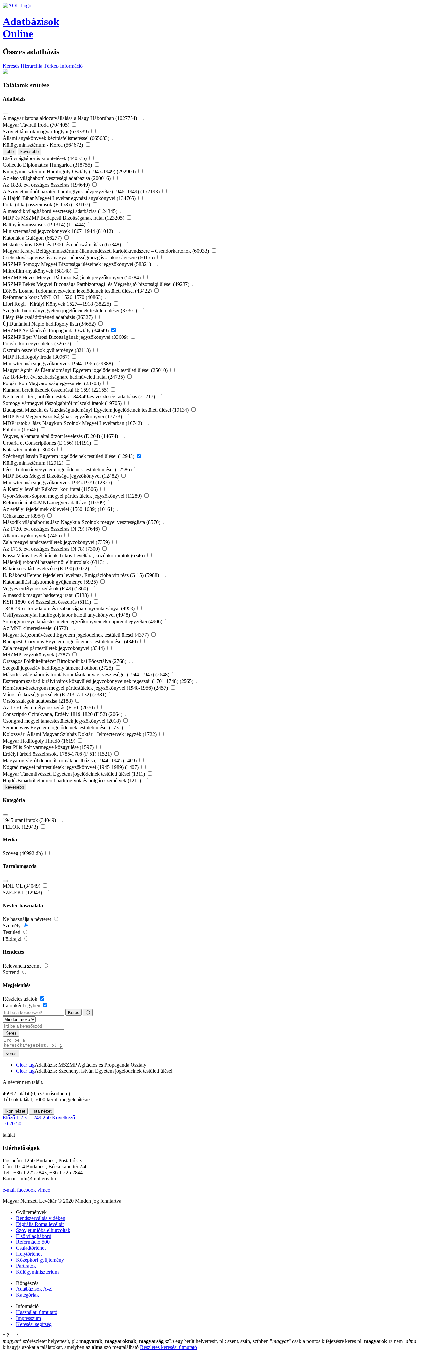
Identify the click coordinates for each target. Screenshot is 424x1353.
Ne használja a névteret (27, 919)
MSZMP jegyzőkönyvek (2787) (37, 654)
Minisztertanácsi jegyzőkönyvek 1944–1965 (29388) (58, 363)
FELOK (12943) (21, 827)
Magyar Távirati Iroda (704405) (37, 125)
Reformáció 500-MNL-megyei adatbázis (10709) (55, 502)
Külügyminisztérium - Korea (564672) (43, 145)
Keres (73, 1012)
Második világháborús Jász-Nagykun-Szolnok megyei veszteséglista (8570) (82, 522)
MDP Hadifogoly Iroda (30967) (37, 357)
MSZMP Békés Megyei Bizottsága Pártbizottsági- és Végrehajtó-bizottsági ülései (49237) (97, 284)
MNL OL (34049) (22, 886)
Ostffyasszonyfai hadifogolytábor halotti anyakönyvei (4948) (67, 615)
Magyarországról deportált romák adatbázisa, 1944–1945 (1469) (70, 760)
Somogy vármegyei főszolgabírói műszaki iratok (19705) (63, 403)
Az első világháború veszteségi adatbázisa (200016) (57, 178)
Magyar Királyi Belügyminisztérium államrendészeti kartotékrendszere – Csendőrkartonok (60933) (106, 251)
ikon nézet (15, 1111)
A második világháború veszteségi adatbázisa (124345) (61, 211)
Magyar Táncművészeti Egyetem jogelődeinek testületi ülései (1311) (74, 774)
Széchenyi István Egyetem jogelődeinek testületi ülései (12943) (69, 456)
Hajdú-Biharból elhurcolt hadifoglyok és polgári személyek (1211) (72, 780)
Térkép (51, 65)
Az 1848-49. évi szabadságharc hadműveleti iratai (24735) (64, 377)
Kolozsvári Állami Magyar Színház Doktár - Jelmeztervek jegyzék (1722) (80, 734)
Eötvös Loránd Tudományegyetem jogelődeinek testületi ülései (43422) (78, 290)
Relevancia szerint (22, 966)
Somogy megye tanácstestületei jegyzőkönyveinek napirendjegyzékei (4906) (83, 621)
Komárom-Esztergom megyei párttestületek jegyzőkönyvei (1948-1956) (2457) (86, 688)
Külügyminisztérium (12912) (34, 463)
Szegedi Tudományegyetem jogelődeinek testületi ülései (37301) (70, 310)
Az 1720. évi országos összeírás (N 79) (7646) (52, 529)
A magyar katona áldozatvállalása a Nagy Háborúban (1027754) (70, 118)
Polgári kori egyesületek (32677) (37, 343)
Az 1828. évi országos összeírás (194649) (47, 185)
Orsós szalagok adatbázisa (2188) (38, 701)
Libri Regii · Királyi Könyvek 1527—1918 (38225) (57, 304)
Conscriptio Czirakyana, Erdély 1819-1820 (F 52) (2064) (63, 714)
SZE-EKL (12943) (23, 892)
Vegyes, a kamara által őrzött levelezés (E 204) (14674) (61, 436)
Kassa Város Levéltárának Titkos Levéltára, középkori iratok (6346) (74, 555)
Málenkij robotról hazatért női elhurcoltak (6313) (54, 562)
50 (18, 1123)
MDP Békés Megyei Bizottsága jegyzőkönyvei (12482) (61, 476)
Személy (12, 925)
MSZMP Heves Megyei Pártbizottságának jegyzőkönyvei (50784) (72, 277)
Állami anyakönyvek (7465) (33, 535)
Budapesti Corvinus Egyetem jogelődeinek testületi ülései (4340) (71, 641)
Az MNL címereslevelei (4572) (36, 628)
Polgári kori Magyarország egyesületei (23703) (52, 383)
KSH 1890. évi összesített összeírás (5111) (47, 602)
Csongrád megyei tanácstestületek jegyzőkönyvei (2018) (62, 721)
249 (37, 1117)
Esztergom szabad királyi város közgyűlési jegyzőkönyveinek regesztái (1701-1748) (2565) (99, 681)
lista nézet (42, 1111)
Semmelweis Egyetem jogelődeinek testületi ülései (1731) (63, 727)
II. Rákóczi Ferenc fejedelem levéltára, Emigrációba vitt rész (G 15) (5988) (81, 575)
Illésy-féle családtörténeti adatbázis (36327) (48, 317)
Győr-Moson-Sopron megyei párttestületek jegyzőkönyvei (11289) (73, 496)
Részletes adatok (21, 999)
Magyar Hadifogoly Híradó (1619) (40, 741)
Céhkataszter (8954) (24, 516)
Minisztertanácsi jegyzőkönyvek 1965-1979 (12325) (58, 482)
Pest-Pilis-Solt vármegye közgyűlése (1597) (49, 747)
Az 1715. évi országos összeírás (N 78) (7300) (52, 549)
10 (5, 1123)
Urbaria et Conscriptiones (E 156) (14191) (47, 443)
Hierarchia (31, 65)
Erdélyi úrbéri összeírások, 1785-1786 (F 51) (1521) (58, 754)
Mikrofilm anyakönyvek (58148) (38, 271)
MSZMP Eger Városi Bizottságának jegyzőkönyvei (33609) (66, 337)
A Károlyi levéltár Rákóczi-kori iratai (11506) (51, 489)
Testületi (12, 932)
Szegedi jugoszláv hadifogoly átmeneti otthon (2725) (58, 668)
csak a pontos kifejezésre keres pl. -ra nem (337, 1341)
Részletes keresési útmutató (168, 1347)
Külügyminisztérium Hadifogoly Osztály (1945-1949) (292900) (70, 171)
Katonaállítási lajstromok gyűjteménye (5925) (51, 582)
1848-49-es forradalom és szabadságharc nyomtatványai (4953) (69, 608)
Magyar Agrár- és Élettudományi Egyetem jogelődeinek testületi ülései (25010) (86, 370)
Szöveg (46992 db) (23, 853)
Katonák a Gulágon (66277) (33, 238)
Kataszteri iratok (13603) (29, 449)
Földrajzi (13, 939)
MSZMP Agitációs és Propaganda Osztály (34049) (56, 330)
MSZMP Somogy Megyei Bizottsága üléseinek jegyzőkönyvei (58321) (77, 264)
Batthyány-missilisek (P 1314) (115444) (45, 224)
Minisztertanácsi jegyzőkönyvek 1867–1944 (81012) (58, 231)
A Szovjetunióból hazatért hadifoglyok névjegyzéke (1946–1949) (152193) (82, 191)
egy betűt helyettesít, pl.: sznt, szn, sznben (217, 1341)
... (30, 1117)
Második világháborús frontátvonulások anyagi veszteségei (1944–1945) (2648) (87, 674)
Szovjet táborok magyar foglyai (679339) (46, 131)
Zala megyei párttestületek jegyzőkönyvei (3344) (54, 648)
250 (47, 1117)
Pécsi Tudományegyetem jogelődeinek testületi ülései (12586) (68, 469)
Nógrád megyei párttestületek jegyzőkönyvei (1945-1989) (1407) (71, 767)
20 (12, 1123)
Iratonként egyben (22, 1005)
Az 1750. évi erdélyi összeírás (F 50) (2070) (49, 707)
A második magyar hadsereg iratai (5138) (46, 595)
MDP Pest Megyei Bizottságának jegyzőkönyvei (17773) (63, 416)
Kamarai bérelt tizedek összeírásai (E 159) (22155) (56, 390)
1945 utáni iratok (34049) (30, 820)
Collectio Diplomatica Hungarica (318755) (48, 165)
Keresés (11, 65)
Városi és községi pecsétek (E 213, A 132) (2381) (55, 694)
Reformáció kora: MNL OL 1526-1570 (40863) (53, 297)
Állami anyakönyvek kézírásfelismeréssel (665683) (57, 138)
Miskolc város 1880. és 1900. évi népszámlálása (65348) (62, 244)
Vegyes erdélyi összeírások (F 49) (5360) (46, 588)
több (9, 151)
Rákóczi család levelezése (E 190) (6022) (46, 568)
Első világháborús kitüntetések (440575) (45, 158)
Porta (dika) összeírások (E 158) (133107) (47, 204)
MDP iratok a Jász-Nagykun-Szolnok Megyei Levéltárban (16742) (73, 423)
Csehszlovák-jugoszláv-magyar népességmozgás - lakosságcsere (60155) (79, 257)
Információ (71, 65)
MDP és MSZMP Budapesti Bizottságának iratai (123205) (64, 218)
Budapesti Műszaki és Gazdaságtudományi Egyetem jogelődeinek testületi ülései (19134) (96, 410)
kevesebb (29, 151)
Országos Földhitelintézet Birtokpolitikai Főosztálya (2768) (65, 661)
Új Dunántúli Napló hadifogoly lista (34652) (50, 324)
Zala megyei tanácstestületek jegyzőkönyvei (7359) (57, 542)
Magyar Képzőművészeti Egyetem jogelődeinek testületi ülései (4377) (76, 635)
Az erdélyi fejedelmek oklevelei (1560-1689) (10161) (59, 509)
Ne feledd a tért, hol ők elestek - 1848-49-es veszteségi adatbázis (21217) (79, 396)
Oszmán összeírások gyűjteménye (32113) (47, 350)
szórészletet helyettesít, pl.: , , (83, 1341)
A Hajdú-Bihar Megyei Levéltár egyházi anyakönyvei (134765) (70, 198)
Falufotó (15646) (21, 429)
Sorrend (12, 972)
